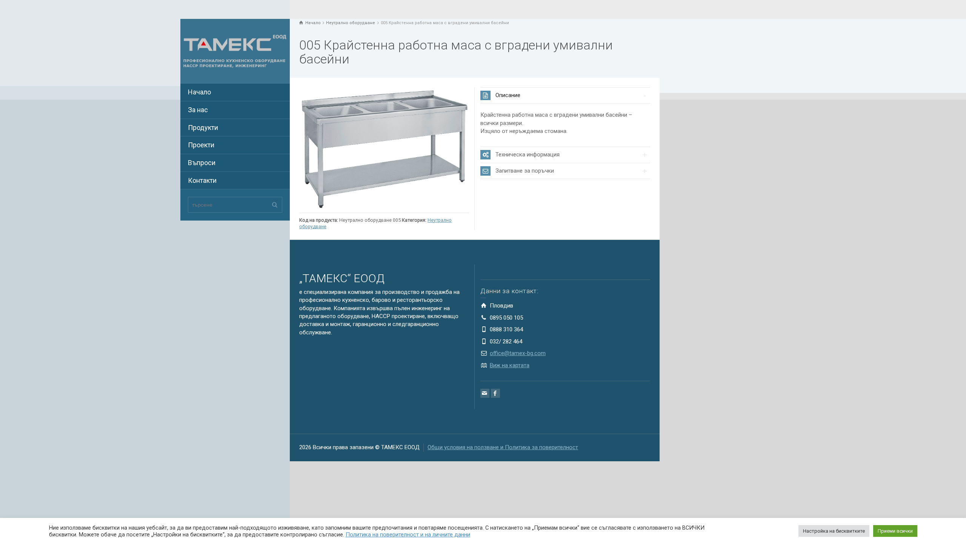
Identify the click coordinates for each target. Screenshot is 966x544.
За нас (198, 110)
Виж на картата (509, 365)
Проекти (201, 145)
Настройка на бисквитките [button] (834, 531)
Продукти (203, 127)
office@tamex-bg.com (518, 353)
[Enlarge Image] (384, 148)
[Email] (484, 393)
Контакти (202, 180)
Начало (199, 92)
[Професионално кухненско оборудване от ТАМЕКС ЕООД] (235, 50)
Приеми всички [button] (895, 531)
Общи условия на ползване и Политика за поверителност (503, 447)
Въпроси (201, 163)
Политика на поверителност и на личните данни (408, 534)
